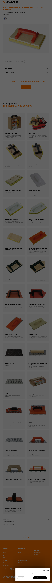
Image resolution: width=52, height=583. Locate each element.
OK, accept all (40, 577)
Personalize (21, 577)
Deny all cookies (45, 570)
